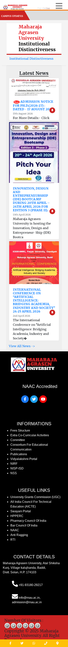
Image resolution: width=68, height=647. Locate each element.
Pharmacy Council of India (28, 520)
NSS (13, 473)
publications (18, 454)
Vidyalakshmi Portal (23, 459)
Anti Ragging (19, 535)
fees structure (20, 430)
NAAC (14, 530)
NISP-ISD (17, 468)
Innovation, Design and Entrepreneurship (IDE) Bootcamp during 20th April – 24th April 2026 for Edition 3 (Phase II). (31, 199)
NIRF (14, 463)
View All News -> (22, 346)
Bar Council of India (23, 525)
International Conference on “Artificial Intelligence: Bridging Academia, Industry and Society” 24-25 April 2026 (34, 300)
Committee (17, 440)
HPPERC (16, 516)
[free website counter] (22, 625)
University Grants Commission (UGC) (35, 497)
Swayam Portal (20, 511)
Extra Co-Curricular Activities (29, 435)
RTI (12, 539)
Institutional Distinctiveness (31, 58)
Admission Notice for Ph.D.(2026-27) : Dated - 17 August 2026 (33, 105)
